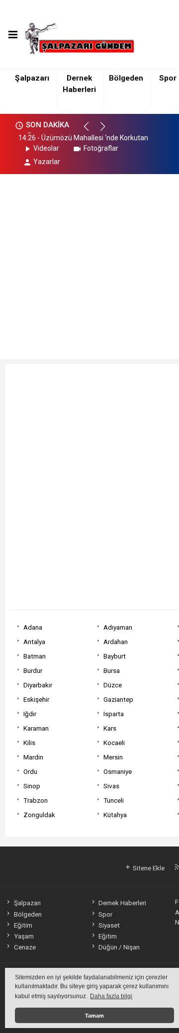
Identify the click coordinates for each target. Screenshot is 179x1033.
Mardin (33, 757)
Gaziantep (118, 699)
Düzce (112, 685)
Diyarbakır (37, 685)
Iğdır (29, 714)
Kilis (29, 743)
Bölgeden (126, 78)
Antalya (34, 642)
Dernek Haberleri (122, 903)
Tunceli (113, 800)
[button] (90, 131)
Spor (168, 78)
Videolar (46, 148)
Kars (109, 728)
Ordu (30, 771)
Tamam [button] (94, 1016)
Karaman (36, 728)
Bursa (111, 670)
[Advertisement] (89, 263)
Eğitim (23, 925)
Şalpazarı (32, 78)
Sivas (111, 786)
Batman (34, 656)
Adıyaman (117, 627)
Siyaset (109, 925)
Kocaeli (114, 743)
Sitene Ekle (148, 868)
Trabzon (35, 800)
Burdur (32, 670)
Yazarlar (46, 162)
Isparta (113, 714)
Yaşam (23, 936)
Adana (32, 627)
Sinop (31, 786)
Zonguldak (39, 815)
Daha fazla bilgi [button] (111, 996)
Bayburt (114, 656)
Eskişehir (36, 699)
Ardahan (115, 642)
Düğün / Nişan (119, 947)
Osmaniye (117, 771)
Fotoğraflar (101, 148)
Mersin (113, 757)
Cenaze (24, 947)
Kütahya (115, 815)
